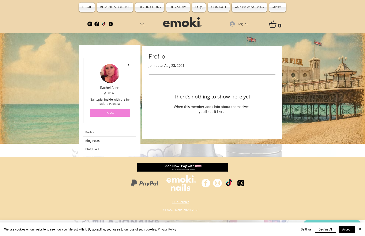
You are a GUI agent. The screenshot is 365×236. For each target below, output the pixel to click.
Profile (89, 132)
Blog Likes (92, 149)
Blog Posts (92, 141)
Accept (346, 229)
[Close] (359, 229)
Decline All (325, 229)
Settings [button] (306, 229)
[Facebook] (96, 24)
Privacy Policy (167, 229)
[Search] (142, 24)
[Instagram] (89, 24)
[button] (178, 7)
